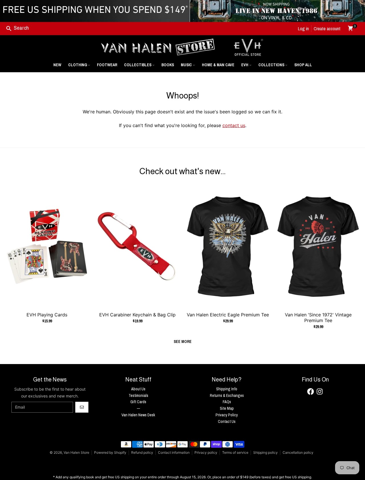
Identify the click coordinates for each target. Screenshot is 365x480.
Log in (303, 28)
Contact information (174, 452)
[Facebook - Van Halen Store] (310, 391)
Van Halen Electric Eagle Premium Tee (228, 315)
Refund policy (142, 452)
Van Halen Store (76, 452)
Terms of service (235, 452)
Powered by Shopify (110, 452)
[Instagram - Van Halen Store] (319, 391)
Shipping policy (265, 452)
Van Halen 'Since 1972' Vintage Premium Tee (318, 317)
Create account (327, 28)
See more (183, 341)
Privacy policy (205, 452)
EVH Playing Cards (47, 315)
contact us (233, 125)
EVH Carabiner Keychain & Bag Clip (137, 315)
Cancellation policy (298, 452)
